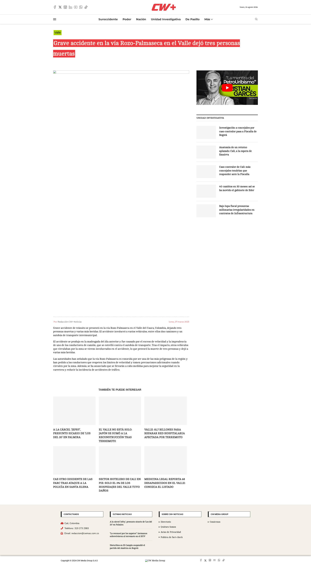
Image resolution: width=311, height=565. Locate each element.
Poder (127, 19)
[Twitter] (60, 7)
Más (207, 19)
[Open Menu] (54, 19)
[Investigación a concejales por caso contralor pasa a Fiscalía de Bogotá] (206, 132)
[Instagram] (65, 7)
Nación (141, 19)
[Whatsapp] (81, 7)
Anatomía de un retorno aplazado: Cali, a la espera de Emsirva (235, 151)
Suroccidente (108, 19)
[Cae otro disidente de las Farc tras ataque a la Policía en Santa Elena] (74, 460)
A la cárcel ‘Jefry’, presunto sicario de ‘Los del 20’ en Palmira (72, 433)
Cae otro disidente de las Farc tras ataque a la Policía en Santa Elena (72, 483)
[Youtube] (75, 7)
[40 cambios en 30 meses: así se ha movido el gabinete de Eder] (206, 191)
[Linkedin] (70, 7)
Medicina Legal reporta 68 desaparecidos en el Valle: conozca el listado (164, 483)
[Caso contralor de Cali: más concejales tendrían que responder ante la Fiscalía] (206, 171)
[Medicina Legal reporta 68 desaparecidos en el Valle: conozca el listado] (165, 460)
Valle (57, 32)
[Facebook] (55, 7)
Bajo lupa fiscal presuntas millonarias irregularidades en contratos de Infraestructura (236, 210)
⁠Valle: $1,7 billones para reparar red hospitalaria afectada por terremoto (164, 433)
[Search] (256, 19)
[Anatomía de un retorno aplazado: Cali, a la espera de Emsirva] (206, 152)
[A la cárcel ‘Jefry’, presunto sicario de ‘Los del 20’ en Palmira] (74, 411)
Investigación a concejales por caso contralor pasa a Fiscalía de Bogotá (238, 131)
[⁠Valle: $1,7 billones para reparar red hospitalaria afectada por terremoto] (165, 411)
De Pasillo (192, 19)
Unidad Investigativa (166, 19)
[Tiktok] (86, 7)
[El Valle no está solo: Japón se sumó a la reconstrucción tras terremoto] (120, 411)
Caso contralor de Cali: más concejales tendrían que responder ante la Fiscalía (234, 170)
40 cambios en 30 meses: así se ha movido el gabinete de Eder (237, 188)
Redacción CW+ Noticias (70, 322)
